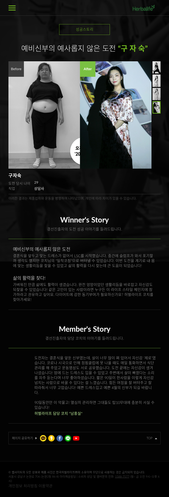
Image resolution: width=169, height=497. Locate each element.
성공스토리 (84, 30)
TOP (151, 438)
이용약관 (46, 486)
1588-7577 (122, 476)
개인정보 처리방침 (23, 486)
